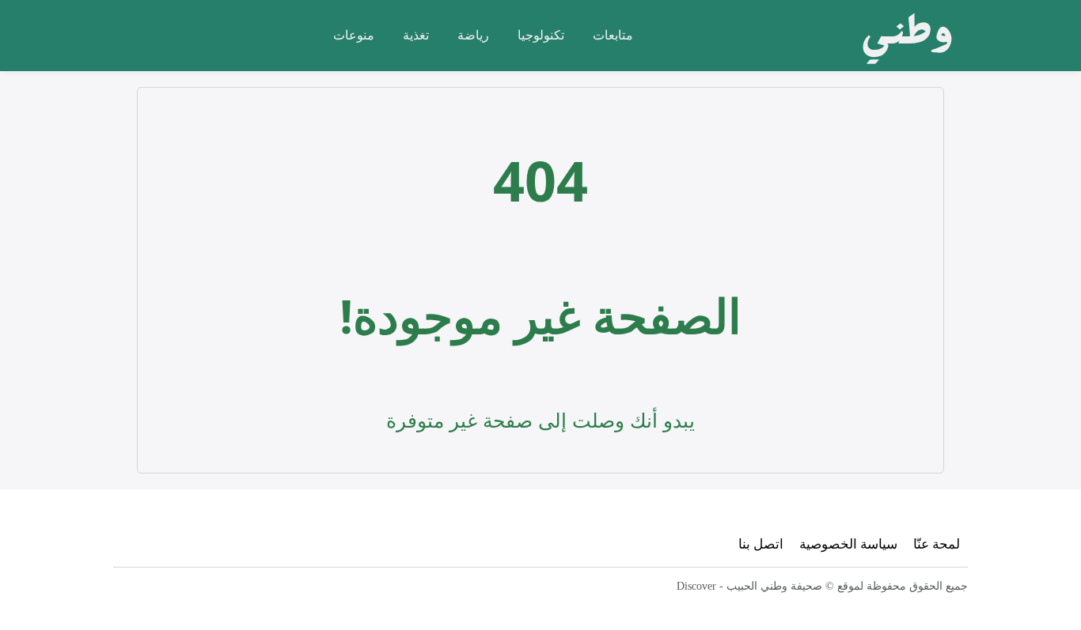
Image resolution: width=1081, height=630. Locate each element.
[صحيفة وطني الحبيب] (902, 35)
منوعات (353, 34)
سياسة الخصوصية (848, 543)
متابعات (613, 34)
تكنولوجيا (541, 34)
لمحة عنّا (936, 543)
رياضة (473, 34)
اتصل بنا (760, 543)
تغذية (416, 34)
